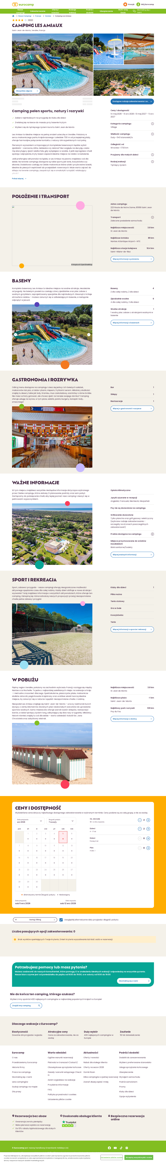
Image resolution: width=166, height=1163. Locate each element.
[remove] (140, 820)
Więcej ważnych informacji (124, 554)
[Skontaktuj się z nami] (134, 11)
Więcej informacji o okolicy (125, 719)
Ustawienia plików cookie (111, 1157)
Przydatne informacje (58, 1084)
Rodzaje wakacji (72, 11)
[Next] (88, 334)
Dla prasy (16, 1091)
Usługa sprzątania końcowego (133, 1067)
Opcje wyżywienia (127, 1096)
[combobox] (30, 821)
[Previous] (15, 334)
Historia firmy (18, 1067)
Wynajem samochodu (129, 1077)
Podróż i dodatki (89, 11)
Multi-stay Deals (123, 11)
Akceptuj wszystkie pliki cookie (139, 1157)
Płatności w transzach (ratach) (63, 1062)
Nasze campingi (20, 11)
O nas (14, 1057)
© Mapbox (75, 265)
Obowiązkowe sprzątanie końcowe (64, 1067)
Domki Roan (89, 1072)
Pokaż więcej (17, 178)
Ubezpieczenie (106, 11)
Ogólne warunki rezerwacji (60, 1057)
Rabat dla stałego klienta (95, 1062)
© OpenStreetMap (85, 265)
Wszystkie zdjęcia (24, 91)
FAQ (50, 1089)
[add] (148, 820)
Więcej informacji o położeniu (126, 259)
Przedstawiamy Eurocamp (24, 1062)
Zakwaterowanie (37, 11)
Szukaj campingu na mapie (24, 1086)
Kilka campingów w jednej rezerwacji (100, 1077)
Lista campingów (20, 1081)
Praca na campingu (21, 1072)
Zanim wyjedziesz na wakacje (61, 1080)
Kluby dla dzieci (126, 1091)
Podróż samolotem (128, 1081)
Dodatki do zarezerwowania (132, 1057)
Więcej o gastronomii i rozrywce (127, 408)
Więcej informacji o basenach (126, 323)
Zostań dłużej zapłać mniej (95, 1081)
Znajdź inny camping (21, 1005)
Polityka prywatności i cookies (62, 1094)
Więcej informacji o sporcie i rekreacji (129, 629)
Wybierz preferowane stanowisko (135, 1062)
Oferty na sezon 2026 (93, 1067)
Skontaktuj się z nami (128, 981)
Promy (122, 1086)
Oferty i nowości (55, 11)
